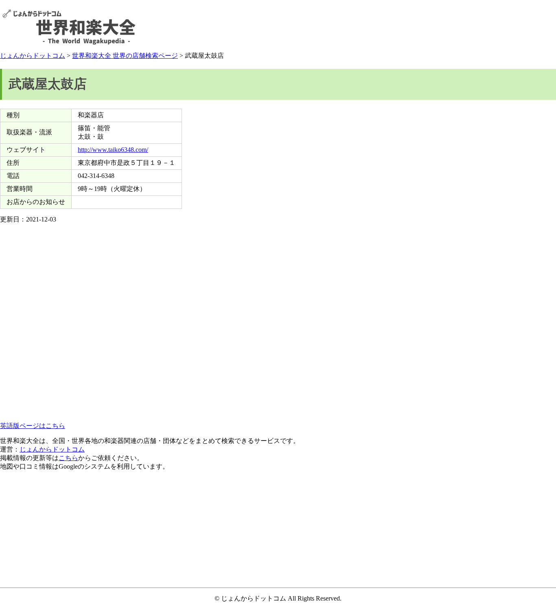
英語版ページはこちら (32, 425)
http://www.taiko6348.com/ (113, 149)
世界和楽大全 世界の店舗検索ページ (125, 55)
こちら (68, 457)
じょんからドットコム (32, 55)
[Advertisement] (406, 27)
